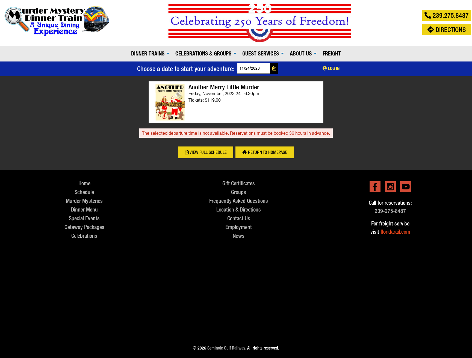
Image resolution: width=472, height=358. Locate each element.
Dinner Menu (84, 209)
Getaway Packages (84, 227)
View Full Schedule (208, 152)
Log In (333, 68)
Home (84, 183)
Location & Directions (238, 209)
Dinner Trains (147, 53)
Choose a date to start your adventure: (186, 68)
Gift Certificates (238, 183)
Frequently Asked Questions (238, 201)
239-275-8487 (390, 211)
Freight (332, 53)
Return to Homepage (267, 152)
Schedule (84, 192)
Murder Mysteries (84, 201)
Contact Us (238, 218)
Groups (238, 192)
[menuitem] (149, 53)
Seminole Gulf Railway (226, 348)
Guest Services (260, 53)
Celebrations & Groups (203, 53)
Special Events (84, 218)
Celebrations (84, 236)
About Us (301, 53)
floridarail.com (395, 231)
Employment (238, 227)
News (238, 236)
